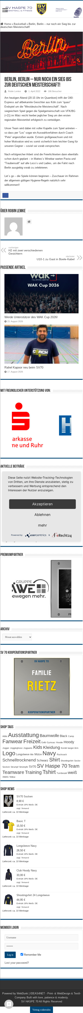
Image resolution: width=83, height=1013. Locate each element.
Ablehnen (42, 515)
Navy (49, 753)
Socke (77, 760)
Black (63, 736)
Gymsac (51, 742)
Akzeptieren (42, 504)
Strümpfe (23, 767)
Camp (71, 736)
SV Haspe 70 (52, 766)
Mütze (38, 754)
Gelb (43, 742)
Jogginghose (16, 748)
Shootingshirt (67, 760)
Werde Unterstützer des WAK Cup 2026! (31, 317)
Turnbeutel (62, 773)
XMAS (5, 777)
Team (73, 766)
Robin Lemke (14, 91)
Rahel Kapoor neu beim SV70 (23, 367)
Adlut (4, 736)
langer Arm (73, 748)
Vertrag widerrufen (41, 1009)
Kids (37, 747)
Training (33, 772)
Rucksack (62, 754)
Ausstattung (23, 735)
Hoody (69, 742)
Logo (8, 753)
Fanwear (12, 741)
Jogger (5, 748)
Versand (25, 808)
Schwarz (42, 760)
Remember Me (32, 954)
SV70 (32, 766)
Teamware (13, 772)
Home (7, 23)
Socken (6, 767)
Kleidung (51, 747)
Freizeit (31, 741)
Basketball (20, 23)
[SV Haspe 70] (41, 9)
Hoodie (59, 742)
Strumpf (14, 767)
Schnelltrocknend (19, 760)
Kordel (64, 748)
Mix (32, 754)
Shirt (54, 760)
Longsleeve (22, 754)
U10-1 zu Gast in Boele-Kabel (56, 258)
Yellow (12, 777)
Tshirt (49, 772)
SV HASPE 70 (29, 1001)
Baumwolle (49, 735)
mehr (42, 525)
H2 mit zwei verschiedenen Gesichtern (25, 250)
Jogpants (27, 748)
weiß (72, 772)
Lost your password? (17, 962)
